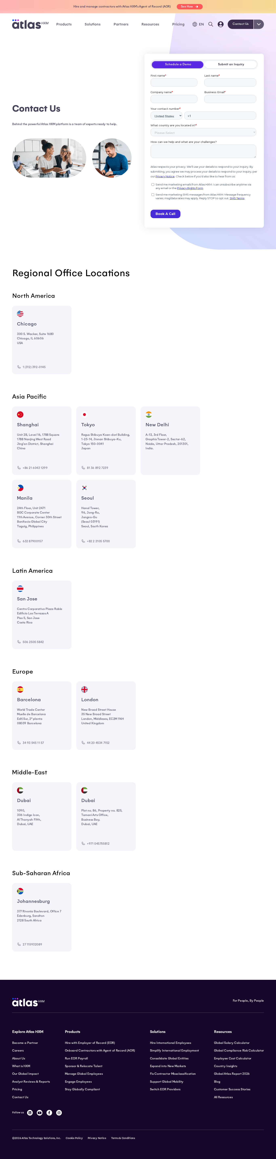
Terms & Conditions (123, 1138)
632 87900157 (32, 541)
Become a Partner (25, 1043)
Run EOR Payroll (76, 1058)
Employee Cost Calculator (232, 1058)
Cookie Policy (74, 1138)
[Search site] (211, 24)
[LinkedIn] (30, 1113)
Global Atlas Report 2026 (232, 1074)
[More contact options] (259, 24)
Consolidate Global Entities (169, 1058)
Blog (217, 1081)
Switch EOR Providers (165, 1089)
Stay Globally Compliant (82, 1089)
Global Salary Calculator (232, 1043)
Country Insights (225, 1066)
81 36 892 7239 (97, 468)
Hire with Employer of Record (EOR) (90, 1043)
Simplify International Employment (174, 1050)
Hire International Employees (170, 1043)
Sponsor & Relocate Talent (83, 1066)
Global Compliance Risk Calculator (239, 1050)
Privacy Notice (97, 1138)
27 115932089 (32, 944)
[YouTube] (39, 1113)
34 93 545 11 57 (33, 743)
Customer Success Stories (232, 1089)
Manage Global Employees (84, 1074)
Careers (18, 1050)
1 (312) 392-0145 (34, 367)
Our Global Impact (25, 1074)
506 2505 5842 (33, 642)
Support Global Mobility (167, 1081)
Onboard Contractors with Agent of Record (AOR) (100, 1050)
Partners (121, 24)
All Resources (223, 1097)
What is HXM (21, 1066)
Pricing (178, 24)
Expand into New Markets (168, 1066)
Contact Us (241, 24)
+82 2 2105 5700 (98, 541)
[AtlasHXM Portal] (221, 24)
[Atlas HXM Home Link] (30, 24)
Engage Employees (78, 1081)
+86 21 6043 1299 (35, 468)
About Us (18, 1058)
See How (187, 6)
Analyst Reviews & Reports (31, 1081)
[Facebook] (49, 1113)
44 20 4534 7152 (98, 743)
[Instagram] (59, 1113)
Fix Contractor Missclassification (173, 1074)
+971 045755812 (98, 843)
